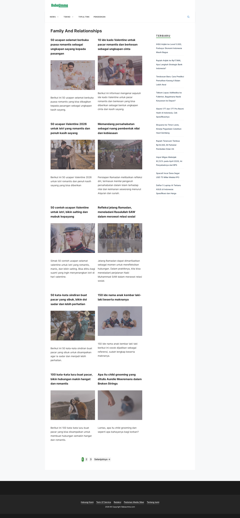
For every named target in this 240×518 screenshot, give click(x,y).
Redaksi (117, 502)
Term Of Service (103, 502)
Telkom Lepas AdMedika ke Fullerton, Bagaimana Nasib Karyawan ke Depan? (169, 96)
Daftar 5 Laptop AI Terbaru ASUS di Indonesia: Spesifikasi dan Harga (168, 189)
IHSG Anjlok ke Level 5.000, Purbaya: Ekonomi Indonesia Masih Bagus (169, 48)
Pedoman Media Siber (134, 502)
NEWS (53, 17)
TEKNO (67, 17)
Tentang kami (153, 502)
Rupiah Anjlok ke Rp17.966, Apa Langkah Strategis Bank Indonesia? (169, 64)
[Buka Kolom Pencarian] (188, 17)
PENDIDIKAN (99, 17)
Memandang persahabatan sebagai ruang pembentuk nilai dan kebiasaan (119, 128)
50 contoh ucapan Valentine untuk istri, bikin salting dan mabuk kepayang (70, 212)
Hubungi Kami (87, 502)
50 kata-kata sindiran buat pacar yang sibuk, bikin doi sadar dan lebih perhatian (69, 299)
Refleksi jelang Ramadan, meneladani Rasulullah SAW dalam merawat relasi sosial (116, 212)
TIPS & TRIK (84, 17)
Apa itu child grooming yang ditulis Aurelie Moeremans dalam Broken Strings (120, 379)
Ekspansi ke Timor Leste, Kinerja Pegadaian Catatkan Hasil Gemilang (168, 129)
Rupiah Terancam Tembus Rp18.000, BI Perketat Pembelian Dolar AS (168, 145)
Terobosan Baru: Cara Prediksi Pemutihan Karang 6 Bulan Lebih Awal (170, 80)
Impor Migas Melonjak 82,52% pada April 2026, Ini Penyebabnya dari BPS (169, 161)
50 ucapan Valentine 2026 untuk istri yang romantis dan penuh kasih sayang (70, 128)
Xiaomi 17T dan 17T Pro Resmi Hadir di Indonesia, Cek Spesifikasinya (170, 113)
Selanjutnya (102, 459)
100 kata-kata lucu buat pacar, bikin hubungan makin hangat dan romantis (71, 379)
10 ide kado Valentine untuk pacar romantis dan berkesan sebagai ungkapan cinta (118, 44)
